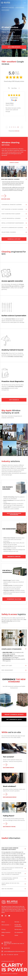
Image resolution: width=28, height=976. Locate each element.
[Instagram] (5, 915)
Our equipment (19, 932)
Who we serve (5, 924)
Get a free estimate (14, 47)
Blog (2, 935)
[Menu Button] (25, 2)
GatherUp (17, 130)
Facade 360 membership (18, 925)
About (3, 921)
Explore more (5, 199)
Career (16, 935)
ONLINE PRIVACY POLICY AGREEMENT (9, 973)
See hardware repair (9, 797)
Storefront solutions (14, 599)
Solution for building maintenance (14, 514)
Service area (18, 929)
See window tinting (9, 826)
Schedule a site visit (14, 239)
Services (17, 921)
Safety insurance (5, 932)
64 (18, 127)
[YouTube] (9, 915)
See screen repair (8, 767)
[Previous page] (6, 127)
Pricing (3, 929)
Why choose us (14, 399)
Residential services (14, 556)
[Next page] (21, 127)
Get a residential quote (14, 719)
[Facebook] (2, 915)
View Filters (14, 88)
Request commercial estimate (14, 714)
